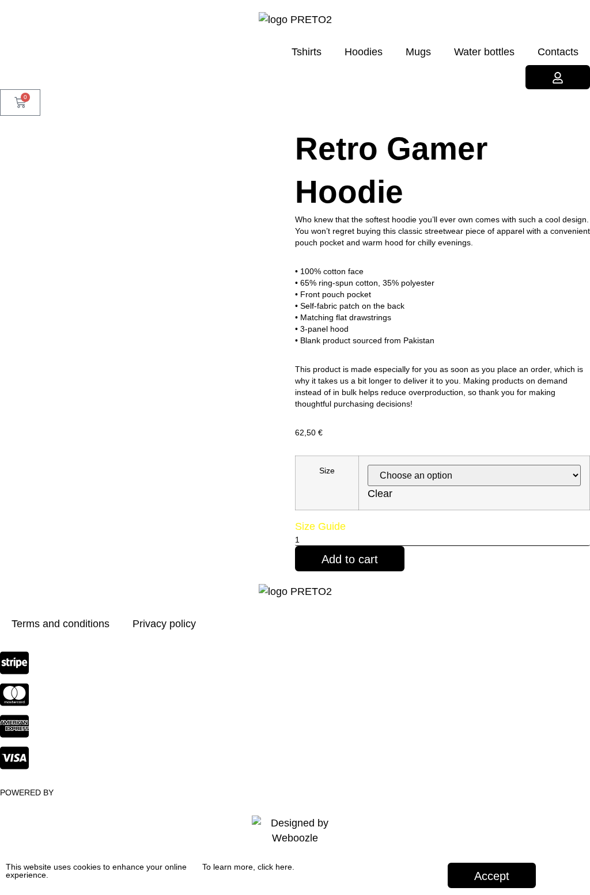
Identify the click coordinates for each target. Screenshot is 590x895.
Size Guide (320, 526)
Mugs (418, 52)
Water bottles (484, 52)
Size (327, 470)
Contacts (558, 52)
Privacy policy (164, 623)
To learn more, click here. (248, 866)
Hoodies (364, 52)
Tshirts (307, 52)
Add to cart (350, 559)
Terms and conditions (60, 623)
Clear (380, 493)
